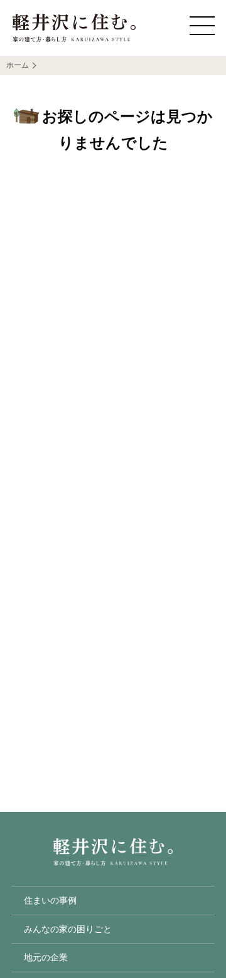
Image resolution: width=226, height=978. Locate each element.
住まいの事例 (50, 900)
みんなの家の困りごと (68, 929)
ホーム (17, 65)
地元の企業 (46, 957)
